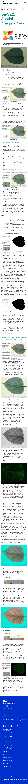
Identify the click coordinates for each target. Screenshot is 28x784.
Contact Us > (7, 757)
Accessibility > (8, 769)
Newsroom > (6, 763)
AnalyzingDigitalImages (12, 73)
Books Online (13, 8)
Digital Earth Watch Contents (12, 43)
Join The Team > (8, 766)
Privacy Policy (7, 776)
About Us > (6, 754)
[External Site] (6, 3)
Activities (6, 8)
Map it (5, 751)
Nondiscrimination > (9, 771)
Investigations (17, 9)
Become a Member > (8, 760)
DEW (19, 8)
